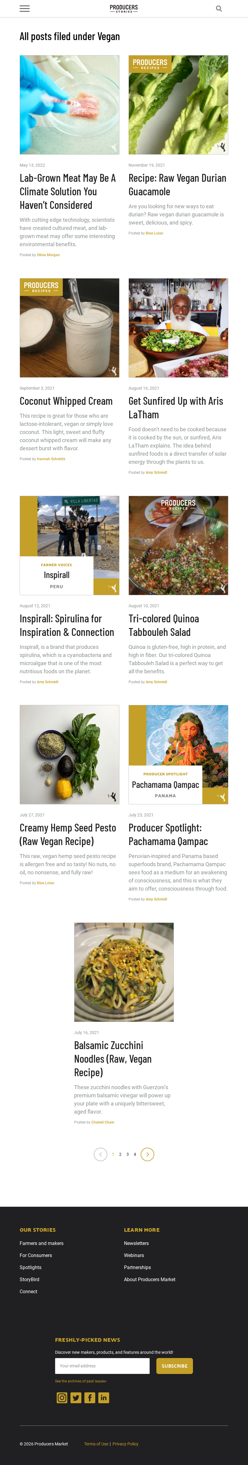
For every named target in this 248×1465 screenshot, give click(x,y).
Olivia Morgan (48, 255)
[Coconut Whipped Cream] (69, 328)
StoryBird (29, 1279)
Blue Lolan (154, 233)
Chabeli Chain (102, 1122)
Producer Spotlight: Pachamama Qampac (168, 834)
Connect (28, 1291)
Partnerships (137, 1267)
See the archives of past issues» (81, 1381)
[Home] (124, 9)
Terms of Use (96, 1443)
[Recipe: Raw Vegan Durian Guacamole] (178, 105)
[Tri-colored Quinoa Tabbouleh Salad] (178, 545)
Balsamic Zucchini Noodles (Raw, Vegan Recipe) (113, 1058)
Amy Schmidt (156, 472)
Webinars (134, 1255)
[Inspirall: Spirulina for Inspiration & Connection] (69, 545)
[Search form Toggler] (219, 8)
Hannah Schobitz (51, 459)
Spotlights (30, 1267)
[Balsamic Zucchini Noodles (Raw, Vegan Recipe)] (124, 972)
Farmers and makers (42, 1243)
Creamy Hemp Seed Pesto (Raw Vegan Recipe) (68, 834)
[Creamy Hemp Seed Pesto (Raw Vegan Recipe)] (69, 754)
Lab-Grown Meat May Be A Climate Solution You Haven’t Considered (68, 191)
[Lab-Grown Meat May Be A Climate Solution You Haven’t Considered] (69, 105)
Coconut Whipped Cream (66, 400)
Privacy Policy (126, 1443)
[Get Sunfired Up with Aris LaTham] (178, 328)
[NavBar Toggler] (25, 9)
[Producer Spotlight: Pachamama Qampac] (178, 754)
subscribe (175, 1365)
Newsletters (136, 1243)
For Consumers (36, 1255)
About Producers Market (149, 1279)
